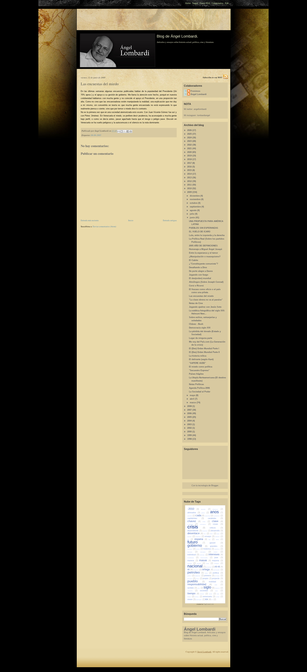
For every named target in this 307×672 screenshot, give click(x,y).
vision (191, 599)
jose (218, 557)
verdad (219, 596)
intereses (216, 554)
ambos (205, 512)
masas (205, 560)
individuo (204, 554)
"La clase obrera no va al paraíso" (206, 300)
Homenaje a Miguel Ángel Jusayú (205, 249)
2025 (189, 134)
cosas (218, 524)
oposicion (197, 569)
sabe (219, 584)
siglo (209, 587)
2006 (189, 413)
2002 (189, 428)
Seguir (195, 3)
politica (218, 573)
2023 (189, 141)
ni (190, 569)
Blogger (214, 485)
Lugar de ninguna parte (200, 338)
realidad (216, 582)
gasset (216, 543)
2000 (189, 431)
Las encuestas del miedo (201, 296)
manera (192, 560)
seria (200, 588)
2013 (189, 177)
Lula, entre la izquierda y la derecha (206, 235)
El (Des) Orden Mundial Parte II (204, 352)
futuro (196, 542)
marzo (193, 402)
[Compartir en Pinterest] (130, 131)
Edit (227, 3)
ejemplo (191, 536)
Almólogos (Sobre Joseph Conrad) (206, 282)
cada (199, 515)
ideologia (192, 552)
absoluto (205, 509)
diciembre (195, 196)
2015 (189, 170)
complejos (192, 524)
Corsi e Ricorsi (196, 285)
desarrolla (206, 530)
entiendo (219, 536)
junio (193, 217)
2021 (189, 148)
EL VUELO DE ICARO (199, 231)
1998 (189, 439)
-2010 (193, 508)
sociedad (206, 590)
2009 (189, 192)
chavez (194, 521)
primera (209, 575)
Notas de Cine (196, 303)
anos (216, 512)
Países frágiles (196, 374)
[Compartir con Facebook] (127, 131)
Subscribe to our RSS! (212, 77)
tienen (212, 593)
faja (212, 539)
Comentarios (217, 3)
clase (217, 521)
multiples (218, 563)
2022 (189, 145)
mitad (209, 563)
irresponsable (206, 557)
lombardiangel (203, 115)
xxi (213, 599)
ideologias (205, 552)
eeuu (220, 533)
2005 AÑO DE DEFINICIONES (203, 245)
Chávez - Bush (196, 324)
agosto (193, 210)
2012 (189, 181)
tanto (219, 590)
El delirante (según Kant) (201, 359)
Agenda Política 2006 (199, 388)
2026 (189, 130)
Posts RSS (205, 3)
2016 (189, 166)
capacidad (209, 515)
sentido (192, 588)
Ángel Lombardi (199, 94)
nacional (196, 566)
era (190, 539)
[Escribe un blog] (121, 131)
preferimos (199, 575)
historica (208, 549)
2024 (189, 137)
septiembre (195, 206)
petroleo (195, 572)
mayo (193, 395)
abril (192, 399)
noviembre (195, 199)
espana (200, 539)
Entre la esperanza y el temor (203, 253)
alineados (193, 512)
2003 (189, 424)
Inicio (130, 220)
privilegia (219, 575)
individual (193, 555)
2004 (189, 421)
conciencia (205, 524)
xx (208, 599)
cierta (206, 521)
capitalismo (218, 515)
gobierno (197, 545)
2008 (189, 406)
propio (207, 578)
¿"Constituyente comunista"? (203, 264)
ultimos (198, 596)
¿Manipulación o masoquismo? (204, 256)
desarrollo (217, 531)
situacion (219, 588)
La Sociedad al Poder (199, 391)
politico (190, 575)
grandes (216, 546)
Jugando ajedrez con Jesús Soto (205, 307)
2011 (189, 185)
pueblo (196, 581)
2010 (189, 188)
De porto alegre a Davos (201, 271)
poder (208, 573)
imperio (218, 552)
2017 (189, 163)
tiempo (193, 593)
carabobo (215, 518)
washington (200, 599)
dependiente (194, 531)
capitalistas (195, 518)
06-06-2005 (96, 135)
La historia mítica (197, 356)
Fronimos (195, 91)
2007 (189, 410)
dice (206, 533)
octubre (194, 203)
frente (219, 539)
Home (188, 3)
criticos (216, 528)
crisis (196, 526)
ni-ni (219, 566)
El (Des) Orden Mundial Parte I (204, 348)
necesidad (210, 567)
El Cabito (193, 260)
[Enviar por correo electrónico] (118, 131)
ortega (207, 569)
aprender (191, 515)
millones (191, 563)
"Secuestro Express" (199, 370)
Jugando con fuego (198, 275)
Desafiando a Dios (198, 267)
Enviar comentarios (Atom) (104, 226)
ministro (201, 563)
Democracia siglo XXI (199, 327)
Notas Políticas (196, 384)
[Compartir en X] (124, 131)
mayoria (217, 560)
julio (192, 214)
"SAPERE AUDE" (197, 363)
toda (220, 593)
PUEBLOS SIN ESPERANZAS (203, 228)
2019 (189, 155)
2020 (189, 152)
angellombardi (200, 109)
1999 (189, 435)
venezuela (209, 596)
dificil (213, 533)
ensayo (209, 536)
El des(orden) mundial (200, 278)
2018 (189, 159)
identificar (218, 549)
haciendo (191, 549)
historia (199, 549)
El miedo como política (200, 366)
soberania (192, 590)
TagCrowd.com (209, 604)
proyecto (217, 578)
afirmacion (218, 509)
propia (199, 578)
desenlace (195, 533)
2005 (189, 417)
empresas (200, 536)
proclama (191, 578)
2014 (189, 174)
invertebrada (193, 557)
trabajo (190, 596)
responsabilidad (199, 584)
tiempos (204, 593)
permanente (218, 569)
